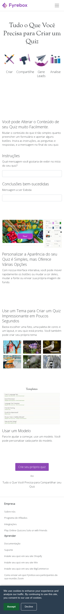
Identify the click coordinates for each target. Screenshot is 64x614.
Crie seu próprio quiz (32, 467)
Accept (11, 606)
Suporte (8, 549)
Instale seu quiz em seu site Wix (21, 562)
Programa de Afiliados (15, 517)
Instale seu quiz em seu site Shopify (23, 556)
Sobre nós (9, 511)
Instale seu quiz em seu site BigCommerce (26, 568)
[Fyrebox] (15, 5)
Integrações (10, 524)
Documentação (12, 543)
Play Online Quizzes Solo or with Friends (25, 530)
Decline (29, 606)
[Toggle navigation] (57, 5)
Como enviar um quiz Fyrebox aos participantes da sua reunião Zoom (30, 576)
